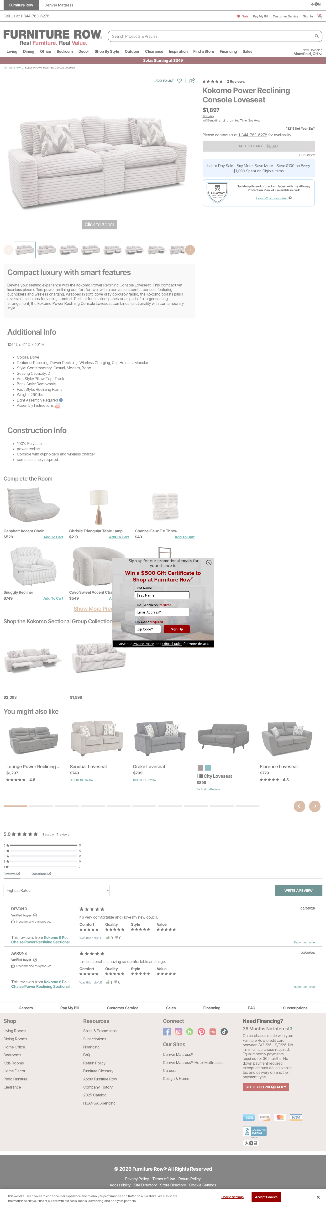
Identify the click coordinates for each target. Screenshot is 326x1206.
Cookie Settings (232, 1197)
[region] (163, 1197)
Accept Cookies (266, 1197)
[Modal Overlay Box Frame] (163, 603)
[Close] (318, 1197)
